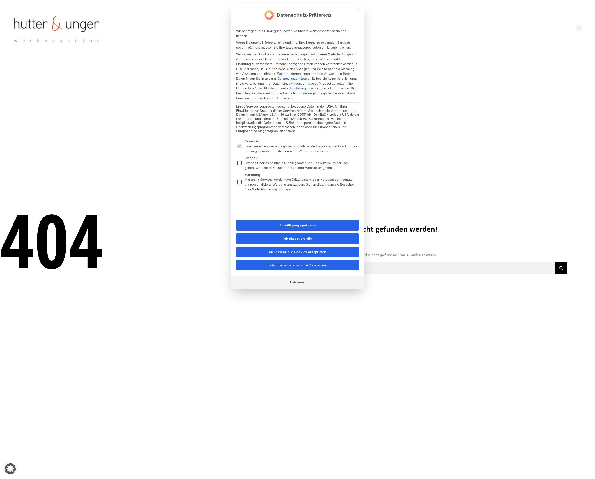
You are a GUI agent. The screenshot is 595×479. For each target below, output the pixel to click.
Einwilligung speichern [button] (297, 225)
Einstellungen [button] (300, 88)
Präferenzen (297, 282)
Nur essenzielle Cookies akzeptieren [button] (297, 252)
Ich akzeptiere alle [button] (297, 238)
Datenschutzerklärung (293, 78)
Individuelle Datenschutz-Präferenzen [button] (297, 265)
